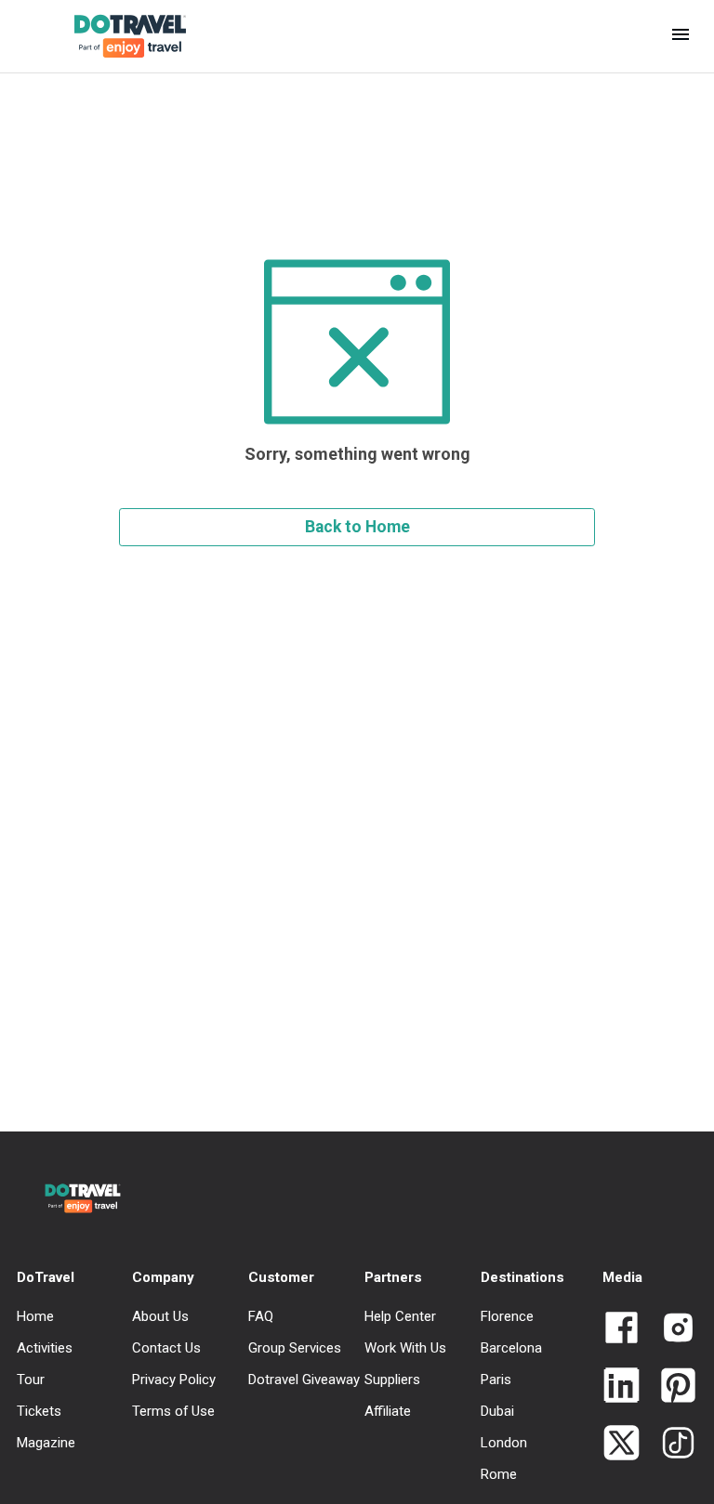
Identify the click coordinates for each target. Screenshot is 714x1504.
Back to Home (357, 526)
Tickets (39, 1411)
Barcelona (511, 1348)
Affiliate (387, 1411)
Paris (496, 1379)
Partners (393, 1277)
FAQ (260, 1316)
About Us (160, 1316)
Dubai (497, 1411)
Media (622, 1277)
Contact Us (166, 1348)
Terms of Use (173, 1411)
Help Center (400, 1316)
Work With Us (405, 1348)
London (504, 1442)
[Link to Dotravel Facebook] (621, 1329)
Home (35, 1316)
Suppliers (392, 1379)
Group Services (294, 1348)
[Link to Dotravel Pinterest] (670, 1387)
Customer (281, 1277)
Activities (45, 1348)
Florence (507, 1316)
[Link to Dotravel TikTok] (670, 1444)
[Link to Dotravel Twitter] (621, 1444)
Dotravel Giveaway (304, 1379)
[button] (680, 36)
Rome (499, 1474)
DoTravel (45, 1277)
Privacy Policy (174, 1379)
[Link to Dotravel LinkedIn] (621, 1387)
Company (163, 1277)
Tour (31, 1379)
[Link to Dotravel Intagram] (670, 1329)
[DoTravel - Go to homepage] (115, 36)
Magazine (46, 1442)
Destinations (522, 1277)
